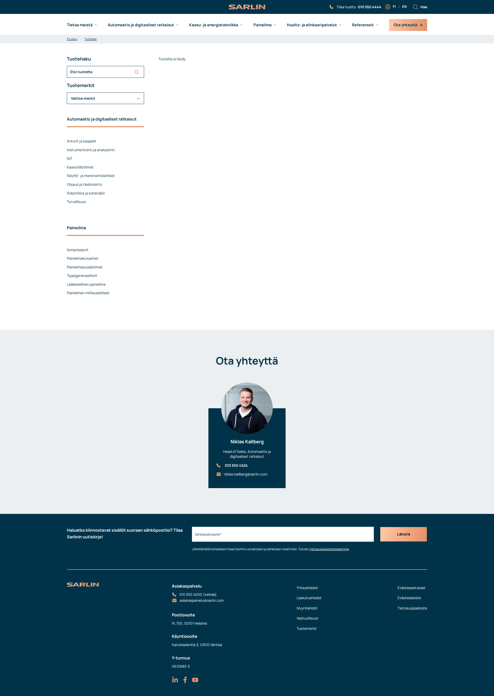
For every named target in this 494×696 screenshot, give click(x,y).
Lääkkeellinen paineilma (86, 284)
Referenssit (363, 25)
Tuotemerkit (307, 628)
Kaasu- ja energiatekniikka (213, 25)
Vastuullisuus (307, 618)
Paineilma (262, 25)
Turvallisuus (76, 201)
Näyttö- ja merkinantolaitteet (91, 175)
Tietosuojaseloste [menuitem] (412, 608)
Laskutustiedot (309, 597)
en (404, 6)
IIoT (69, 158)
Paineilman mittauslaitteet (88, 292)
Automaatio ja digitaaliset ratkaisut (141, 25)
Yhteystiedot (307, 587)
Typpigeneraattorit (82, 275)
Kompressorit (78, 249)
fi (394, 6)
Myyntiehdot (307, 608)
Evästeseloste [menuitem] (409, 597)
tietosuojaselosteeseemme (329, 549)
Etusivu (72, 39)
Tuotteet (90, 39)
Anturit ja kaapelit (81, 141)
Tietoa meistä (80, 25)
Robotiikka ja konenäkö (86, 193)
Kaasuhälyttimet (80, 167)
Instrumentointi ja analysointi (91, 149)
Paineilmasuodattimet (85, 267)
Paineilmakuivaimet (83, 258)
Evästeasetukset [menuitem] (412, 587)
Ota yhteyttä (405, 25)
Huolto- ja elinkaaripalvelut (312, 25)
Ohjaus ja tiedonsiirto (84, 184)
